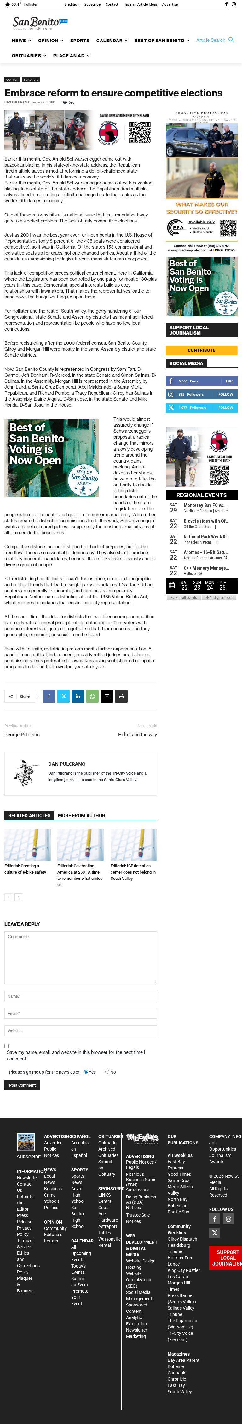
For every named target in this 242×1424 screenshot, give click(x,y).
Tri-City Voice (180, 1333)
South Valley (180, 1391)
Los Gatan (178, 1276)
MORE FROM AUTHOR (81, 816)
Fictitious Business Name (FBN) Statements (141, 1182)
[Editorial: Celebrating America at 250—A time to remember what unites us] (80, 845)
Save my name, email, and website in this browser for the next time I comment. (76, 1055)
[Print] (121, 696)
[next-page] (18, 897)
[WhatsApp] (92, 696)
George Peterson (22, 734)
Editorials (31, 79)
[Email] (107, 696)
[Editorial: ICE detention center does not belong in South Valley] (134, 845)
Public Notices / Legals (141, 1164)
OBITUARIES (111, 1136)
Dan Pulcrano (16, 102)
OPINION (53, 1221)
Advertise (53, 1142)
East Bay (176, 1385)
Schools (52, 1201)
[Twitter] (63, 696)
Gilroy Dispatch (182, 1238)
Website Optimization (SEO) (138, 1280)
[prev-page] (8, 897)
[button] (216, 40)
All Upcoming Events (81, 1253)
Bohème (176, 1366)
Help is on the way (137, 734)
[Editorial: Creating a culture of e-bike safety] (27, 845)
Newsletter (27, 1177)
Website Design (141, 1260)
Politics (51, 1207)
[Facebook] (226, 4)
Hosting (133, 1267)
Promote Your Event (79, 1297)
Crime (49, 1194)
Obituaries (108, 1142)
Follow (225, 394)
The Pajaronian (182, 1320)
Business (53, 1188)
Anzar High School (77, 1195)
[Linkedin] (78, 696)
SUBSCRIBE (29, 1156)
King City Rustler (184, 1270)
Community (55, 1228)
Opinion (12, 79)
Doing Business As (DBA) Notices (141, 1202)
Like (229, 381)
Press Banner (181, 1295)
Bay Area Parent (183, 1360)
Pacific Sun (178, 1211)
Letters (51, 1240)
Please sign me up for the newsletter (44, 1072)
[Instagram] (234, 4)
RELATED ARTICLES (29, 816)
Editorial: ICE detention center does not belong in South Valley (133, 872)
